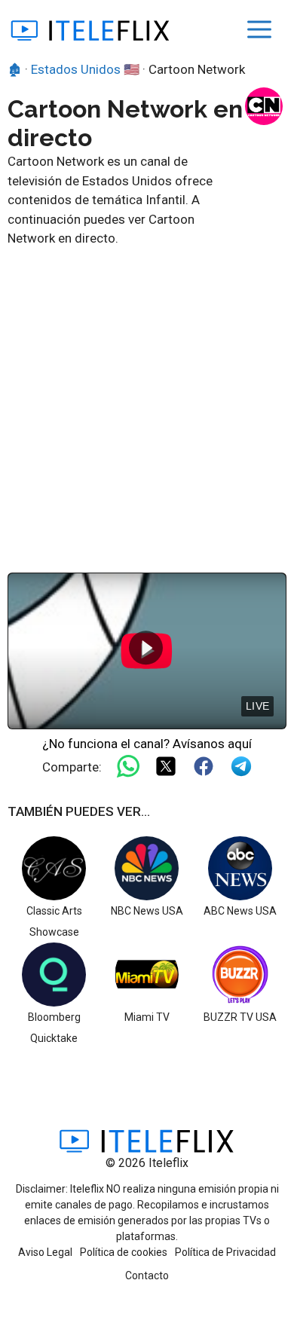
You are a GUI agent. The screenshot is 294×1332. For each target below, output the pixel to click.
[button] (146, 647)
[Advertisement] (147, 403)
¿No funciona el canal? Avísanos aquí (147, 743)
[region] (147, 651)
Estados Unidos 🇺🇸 (85, 69)
